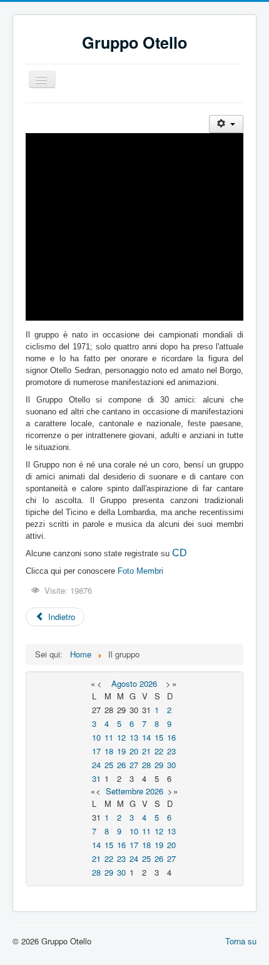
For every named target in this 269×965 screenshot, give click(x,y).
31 (96, 778)
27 (133, 765)
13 (133, 737)
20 (133, 751)
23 (171, 751)
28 (146, 765)
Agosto (124, 683)
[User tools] (226, 124)
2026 (148, 683)
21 (146, 751)
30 (171, 765)
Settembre (124, 791)
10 (96, 737)
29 (159, 765)
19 (121, 751)
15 (159, 737)
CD (179, 553)
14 (146, 737)
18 (108, 751)
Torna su (240, 941)
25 (108, 765)
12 (121, 737)
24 (96, 765)
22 (159, 751)
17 (96, 751)
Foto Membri (140, 571)
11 (108, 737)
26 (121, 765)
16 (171, 737)
